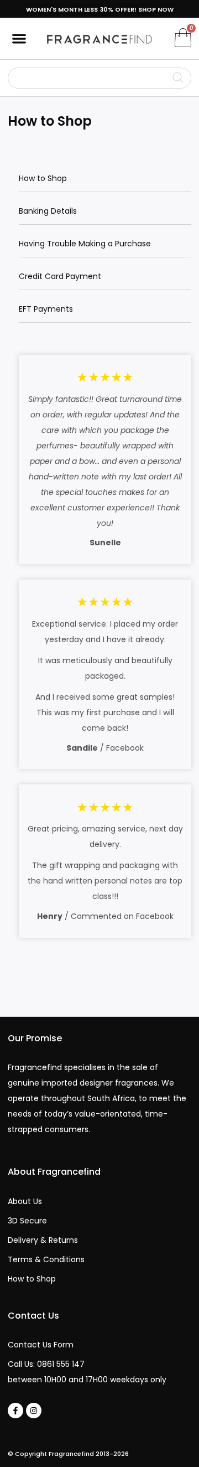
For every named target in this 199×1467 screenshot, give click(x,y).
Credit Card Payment (60, 276)
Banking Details (48, 210)
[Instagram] (33, 1410)
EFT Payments (46, 308)
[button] (19, 38)
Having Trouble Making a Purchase (85, 243)
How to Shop (43, 178)
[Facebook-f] (15, 1410)
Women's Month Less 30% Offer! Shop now (100, 9)
